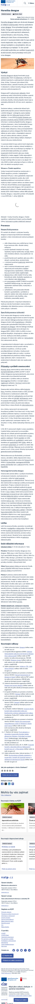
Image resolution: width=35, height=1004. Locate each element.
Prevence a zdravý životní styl (9, 914)
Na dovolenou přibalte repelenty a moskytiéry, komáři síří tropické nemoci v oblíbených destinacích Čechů (18, 757)
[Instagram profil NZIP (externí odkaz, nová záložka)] (17, 950)
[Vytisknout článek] (13, 784)
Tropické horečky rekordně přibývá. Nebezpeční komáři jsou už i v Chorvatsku (19, 747)
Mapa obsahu (5, 927)
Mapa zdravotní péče (7, 921)
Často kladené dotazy (7, 944)
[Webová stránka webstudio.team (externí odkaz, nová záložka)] (7, 1003)
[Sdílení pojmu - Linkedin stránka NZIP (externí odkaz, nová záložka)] (9, 784)
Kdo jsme (4, 946)
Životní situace (5, 917)
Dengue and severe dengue (13, 685)
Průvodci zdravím (6, 912)
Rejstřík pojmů (5, 923)
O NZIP (3, 933)
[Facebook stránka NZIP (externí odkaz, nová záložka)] (13, 950)
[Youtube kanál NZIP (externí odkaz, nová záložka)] (21, 950)
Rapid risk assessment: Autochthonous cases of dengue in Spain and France (18, 724)
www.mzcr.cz (5, 892)
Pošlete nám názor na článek (9, 775)
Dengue (22, 647)
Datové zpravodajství (7, 919)
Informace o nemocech (8, 916)
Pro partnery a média (7, 939)
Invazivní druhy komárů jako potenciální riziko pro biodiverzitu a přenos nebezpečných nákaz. (19, 711)
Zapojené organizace (7, 937)
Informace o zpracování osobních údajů (20, 995)
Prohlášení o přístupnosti (8, 940)
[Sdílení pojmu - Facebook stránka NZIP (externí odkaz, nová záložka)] (2, 784)
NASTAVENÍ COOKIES (6, 999)
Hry (2, 925)
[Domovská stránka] (8, 1)
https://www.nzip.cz (6, 973)
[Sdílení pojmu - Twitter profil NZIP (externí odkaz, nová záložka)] (6, 784)
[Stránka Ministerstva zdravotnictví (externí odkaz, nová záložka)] (23, 979)
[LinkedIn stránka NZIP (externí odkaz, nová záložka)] (29, 950)
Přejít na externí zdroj (9, 869)
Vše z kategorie (6, 795)
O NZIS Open (5, 935)
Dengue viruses (16, 660)
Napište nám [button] (8, 955)
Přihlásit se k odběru (21, 1000)
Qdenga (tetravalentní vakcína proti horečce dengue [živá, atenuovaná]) (18, 654)
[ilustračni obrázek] (12, 809)
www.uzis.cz (4, 905)
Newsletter (4, 942)
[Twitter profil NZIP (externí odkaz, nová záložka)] (25, 950)
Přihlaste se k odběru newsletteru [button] (13, 960)
